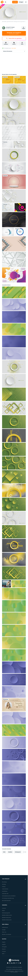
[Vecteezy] (2, 2)
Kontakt (3, 970)
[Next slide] (23, 892)
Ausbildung (4, 931)
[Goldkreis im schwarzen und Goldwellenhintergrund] (13, 243)
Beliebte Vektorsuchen (7, 955)
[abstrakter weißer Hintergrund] (13, 292)
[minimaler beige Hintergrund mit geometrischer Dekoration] (13, 276)
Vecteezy (4, 924)
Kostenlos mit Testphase (14, 33)
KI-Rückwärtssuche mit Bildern (9, 936)
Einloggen (21, 2)
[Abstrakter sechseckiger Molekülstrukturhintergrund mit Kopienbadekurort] (7, 152)
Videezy (3, 927)
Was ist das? (14, 48)
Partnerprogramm (6, 953)
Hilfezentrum (5, 968)
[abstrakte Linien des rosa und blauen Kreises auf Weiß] (8, 264)
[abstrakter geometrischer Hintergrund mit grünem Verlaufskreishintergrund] (13, 454)
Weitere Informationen (7, 50)
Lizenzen (4, 948)
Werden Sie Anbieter (6, 975)
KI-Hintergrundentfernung (8, 938)
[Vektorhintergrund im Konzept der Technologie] (13, 183)
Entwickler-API (5, 934)
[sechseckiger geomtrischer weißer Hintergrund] (13, 140)
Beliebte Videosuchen (7, 960)
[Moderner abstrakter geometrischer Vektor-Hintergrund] (7, 231)
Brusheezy (4, 922)
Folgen (23, 28)
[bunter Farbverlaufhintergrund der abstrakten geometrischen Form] (13, 307)
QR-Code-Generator (6, 941)
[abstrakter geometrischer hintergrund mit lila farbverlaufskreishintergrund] (13, 807)
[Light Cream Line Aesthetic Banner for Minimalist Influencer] (13, 745)
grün (4, 892)
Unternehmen (5, 929)
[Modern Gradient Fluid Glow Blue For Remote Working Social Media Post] (6, 616)
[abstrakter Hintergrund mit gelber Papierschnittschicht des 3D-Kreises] (8, 79)
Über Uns (4, 972)
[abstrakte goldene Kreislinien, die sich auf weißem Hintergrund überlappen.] (8, 222)
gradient (10, 892)
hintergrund (18, 892)
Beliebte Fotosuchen (6, 958)
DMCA (3, 951)
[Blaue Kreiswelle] (8, 256)
